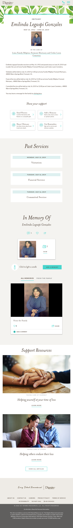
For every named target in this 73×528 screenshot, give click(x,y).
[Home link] (8, 2)
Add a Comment (21, 331)
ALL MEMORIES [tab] (27, 278)
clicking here (38, 93)
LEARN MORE (37, 405)
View (45, 251)
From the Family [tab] (44, 278)
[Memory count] (28, 233)
